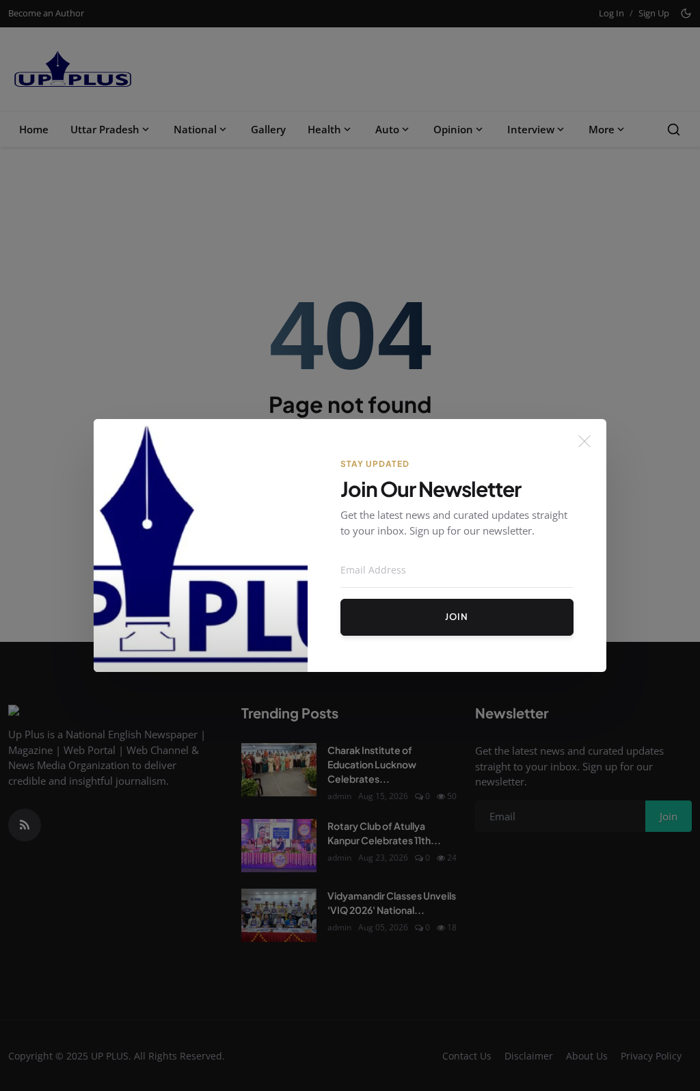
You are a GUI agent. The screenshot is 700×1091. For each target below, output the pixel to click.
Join (456, 616)
